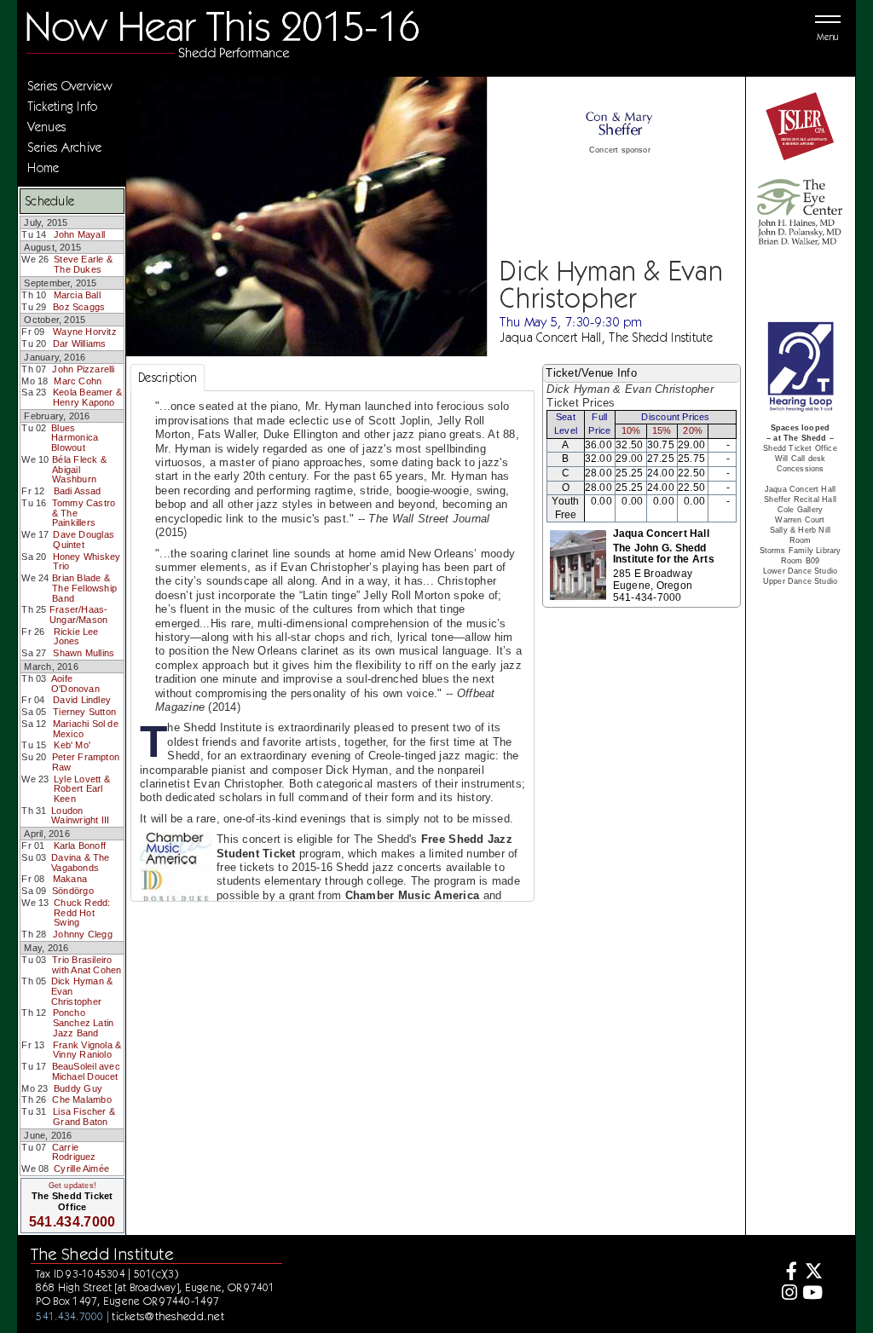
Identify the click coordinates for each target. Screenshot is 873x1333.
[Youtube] (812, 1294)
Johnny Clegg (83, 934)
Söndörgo (73, 891)
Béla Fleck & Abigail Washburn (79, 469)
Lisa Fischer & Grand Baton (84, 1116)
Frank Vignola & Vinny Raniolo (87, 1050)
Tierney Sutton (84, 712)
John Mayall (79, 234)
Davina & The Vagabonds (80, 862)
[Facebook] (787, 1273)
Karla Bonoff (80, 845)
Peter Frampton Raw (85, 762)
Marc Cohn (77, 381)
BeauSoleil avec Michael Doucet (86, 1071)
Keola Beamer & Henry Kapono (87, 397)
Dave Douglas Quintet (83, 539)
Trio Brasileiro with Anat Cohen (86, 965)
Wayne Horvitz (85, 331)
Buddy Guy (78, 1088)
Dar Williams (80, 343)
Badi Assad (77, 491)
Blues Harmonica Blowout (74, 438)
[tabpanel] (332, 668)
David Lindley (82, 700)
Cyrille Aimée (81, 1168)
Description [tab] (167, 377)
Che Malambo (81, 1099)
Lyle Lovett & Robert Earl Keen (82, 789)
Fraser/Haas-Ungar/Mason (78, 614)
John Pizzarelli (83, 369)
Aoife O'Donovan (75, 683)
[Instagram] (787, 1294)
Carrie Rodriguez (74, 1152)
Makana (70, 879)
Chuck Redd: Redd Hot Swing (82, 912)
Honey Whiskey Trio (87, 561)
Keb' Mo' (72, 745)
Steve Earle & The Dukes (83, 264)
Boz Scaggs (79, 307)
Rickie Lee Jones (76, 636)
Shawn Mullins (83, 653)
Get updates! (72, 1185)
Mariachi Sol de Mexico (86, 728)
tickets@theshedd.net (168, 1316)
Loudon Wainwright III (80, 815)
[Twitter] (812, 1273)
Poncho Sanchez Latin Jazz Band (83, 1022)
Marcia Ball (77, 295)
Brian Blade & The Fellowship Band (84, 588)
